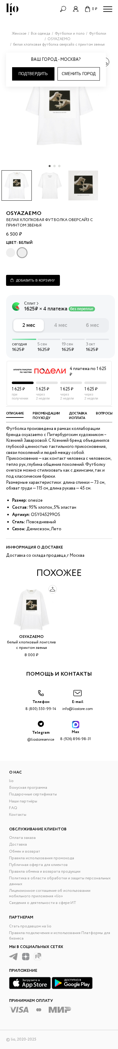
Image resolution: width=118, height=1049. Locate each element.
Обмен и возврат (24, 851)
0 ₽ (94, 9)
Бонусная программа (28, 788)
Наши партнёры (23, 801)
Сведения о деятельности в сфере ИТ (42, 903)
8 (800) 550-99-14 (40, 705)
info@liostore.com (77, 705)
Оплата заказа (22, 838)
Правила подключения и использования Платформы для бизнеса (59, 935)
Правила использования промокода (41, 858)
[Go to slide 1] (49, 166)
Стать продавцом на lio (30, 926)
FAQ (13, 808)
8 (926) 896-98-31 (75, 735)
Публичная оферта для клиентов (38, 865)
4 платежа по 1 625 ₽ (88, 372)
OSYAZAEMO (23, 213)
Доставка (18, 844)
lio (11, 781)
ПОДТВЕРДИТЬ (33, 73)
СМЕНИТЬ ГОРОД (79, 73)
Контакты (17, 815)
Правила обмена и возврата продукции (44, 871)
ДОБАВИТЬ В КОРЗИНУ (35, 280)
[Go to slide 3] (59, 166)
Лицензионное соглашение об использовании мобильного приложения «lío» (49, 893)
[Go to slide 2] (54, 166)
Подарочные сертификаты (33, 794)
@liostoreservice (40, 736)
